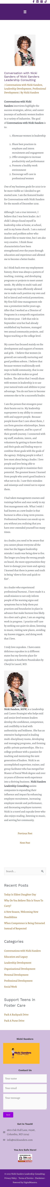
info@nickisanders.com (20, 1140)
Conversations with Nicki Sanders (23, 85)
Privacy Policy (10, 1178)
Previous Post (25, 833)
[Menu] (25, 12)
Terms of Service (26, 1178)
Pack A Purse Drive (14, 1020)
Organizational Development (19, 969)
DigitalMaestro (30, 1182)
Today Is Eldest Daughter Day (20, 894)
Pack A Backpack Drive (16, 1014)
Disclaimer (40, 1178)
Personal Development (16, 975)
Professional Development (18, 981)
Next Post (25, 843)
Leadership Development (17, 88)
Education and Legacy (16, 957)
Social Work (10, 987)
